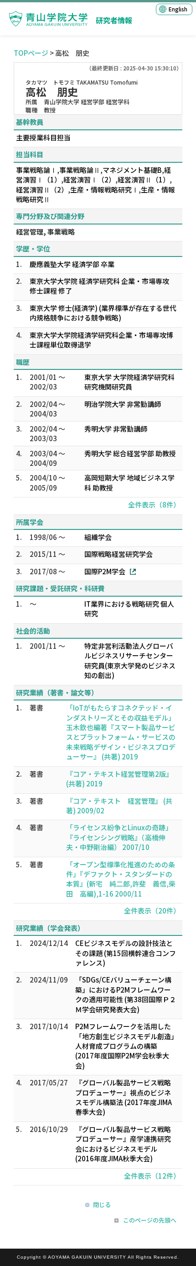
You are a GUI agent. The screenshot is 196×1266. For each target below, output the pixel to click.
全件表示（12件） (152, 1176)
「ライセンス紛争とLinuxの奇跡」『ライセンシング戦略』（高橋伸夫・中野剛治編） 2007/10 (119, 837)
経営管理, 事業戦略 (45, 231)
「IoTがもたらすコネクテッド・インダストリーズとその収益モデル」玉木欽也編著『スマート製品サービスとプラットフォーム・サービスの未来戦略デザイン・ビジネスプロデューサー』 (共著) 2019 (120, 732)
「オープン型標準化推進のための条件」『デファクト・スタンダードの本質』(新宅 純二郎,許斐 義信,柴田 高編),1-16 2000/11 (120, 879)
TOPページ (31, 53)
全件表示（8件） (154, 504)
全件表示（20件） (152, 910)
